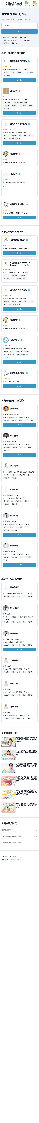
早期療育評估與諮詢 (24, 40)
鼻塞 (32, 420)
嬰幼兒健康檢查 (24, 37)
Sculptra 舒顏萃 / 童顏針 (25, 105)
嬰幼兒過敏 (6, 37)
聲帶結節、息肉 (8, 501)
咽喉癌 (15, 447)
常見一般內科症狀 (9, 354)
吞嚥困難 (6, 450)
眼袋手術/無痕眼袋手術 (20, 102)
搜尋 (19, 31)
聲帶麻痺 (27, 501)
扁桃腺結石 (20, 72)
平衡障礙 (28, 557)
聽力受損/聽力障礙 (14, 138)
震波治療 (6, 275)
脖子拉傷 (22, 275)
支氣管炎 (6, 596)
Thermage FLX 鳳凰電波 (10, 105)
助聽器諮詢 (6, 43)
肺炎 (13, 596)
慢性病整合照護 (21, 278)
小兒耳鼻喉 (15, 43)
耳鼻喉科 (13, 856)
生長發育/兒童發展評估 (9, 40)
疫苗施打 (14, 37)
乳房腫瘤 (14, 275)
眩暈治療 (6, 135)
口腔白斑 (6, 420)
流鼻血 (14, 420)
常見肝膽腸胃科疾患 (22, 354)
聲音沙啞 (14, 504)
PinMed (5, 856)
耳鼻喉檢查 (7, 75)
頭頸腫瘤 (6, 478)
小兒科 (12, 859)
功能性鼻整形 (8, 102)
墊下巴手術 (7, 108)
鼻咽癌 (29, 447)
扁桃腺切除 (7, 447)
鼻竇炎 (14, 135)
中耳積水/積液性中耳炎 (23, 475)
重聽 (20, 135)
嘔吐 (24, 596)
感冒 (25, 135)
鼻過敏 (6, 72)
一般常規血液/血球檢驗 (22, 351)
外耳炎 (6, 475)
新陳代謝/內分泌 (8, 351)
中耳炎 (12, 72)
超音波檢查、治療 (9, 278)
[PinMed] (14, 4)
